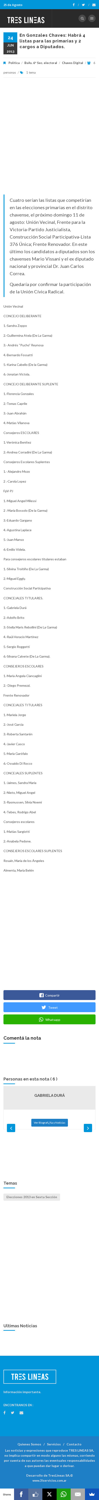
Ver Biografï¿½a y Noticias (49, 1122)
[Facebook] (76, 4)
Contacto (74, 1444)
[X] (49, 1494)
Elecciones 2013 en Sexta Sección (31, 1197)
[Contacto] (94, 4)
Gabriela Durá (49, 1095)
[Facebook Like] (35, 1494)
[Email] (78, 1494)
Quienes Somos (29, 1444)
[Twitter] (85, 4)
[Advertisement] (49, 138)
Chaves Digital (72, 63)
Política (14, 63)
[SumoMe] (92, 1494)
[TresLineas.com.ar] (26, 18)
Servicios (54, 1444)
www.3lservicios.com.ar (49, 1480)
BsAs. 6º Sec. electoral (40, 63)
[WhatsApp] (64, 1494)
